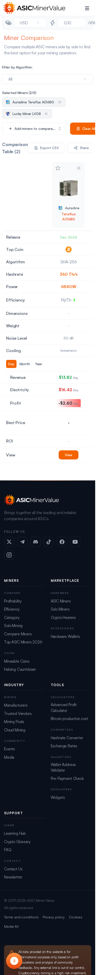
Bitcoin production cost (69, 718)
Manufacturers (16, 705)
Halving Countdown (20, 669)
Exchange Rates (64, 746)
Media (9, 757)
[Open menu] (87, 8)
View (68, 455)
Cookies (75, 917)
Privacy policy (54, 917)
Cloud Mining (14, 730)
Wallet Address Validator (63, 767)
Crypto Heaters (63, 617)
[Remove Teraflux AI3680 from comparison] (79, 168)
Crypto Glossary (17, 841)
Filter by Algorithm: (17, 67)
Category (12, 617)
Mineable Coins (16, 661)
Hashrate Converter (67, 737)
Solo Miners (60, 609)
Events (9, 749)
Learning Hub (15, 833)
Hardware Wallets (65, 636)
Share (84, 148)
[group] (25, 364)
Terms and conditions (21, 917)
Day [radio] (11, 364)
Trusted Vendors (18, 713)
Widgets (58, 797)
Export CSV (49, 148)
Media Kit (11, 926)
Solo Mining (13, 625)
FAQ (7, 849)
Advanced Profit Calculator (64, 707)
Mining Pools (14, 721)
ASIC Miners (61, 601)
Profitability (13, 601)
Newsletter (13, 877)
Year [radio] (38, 364)
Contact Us (13, 869)
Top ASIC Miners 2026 (23, 642)
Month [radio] (25, 364)
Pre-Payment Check (67, 778)
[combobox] (29, 22)
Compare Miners (18, 634)
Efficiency (11, 609)
